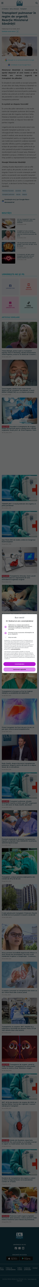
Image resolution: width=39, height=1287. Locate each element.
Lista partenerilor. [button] (15, 649)
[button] (19, 637)
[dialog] (19, 643)
